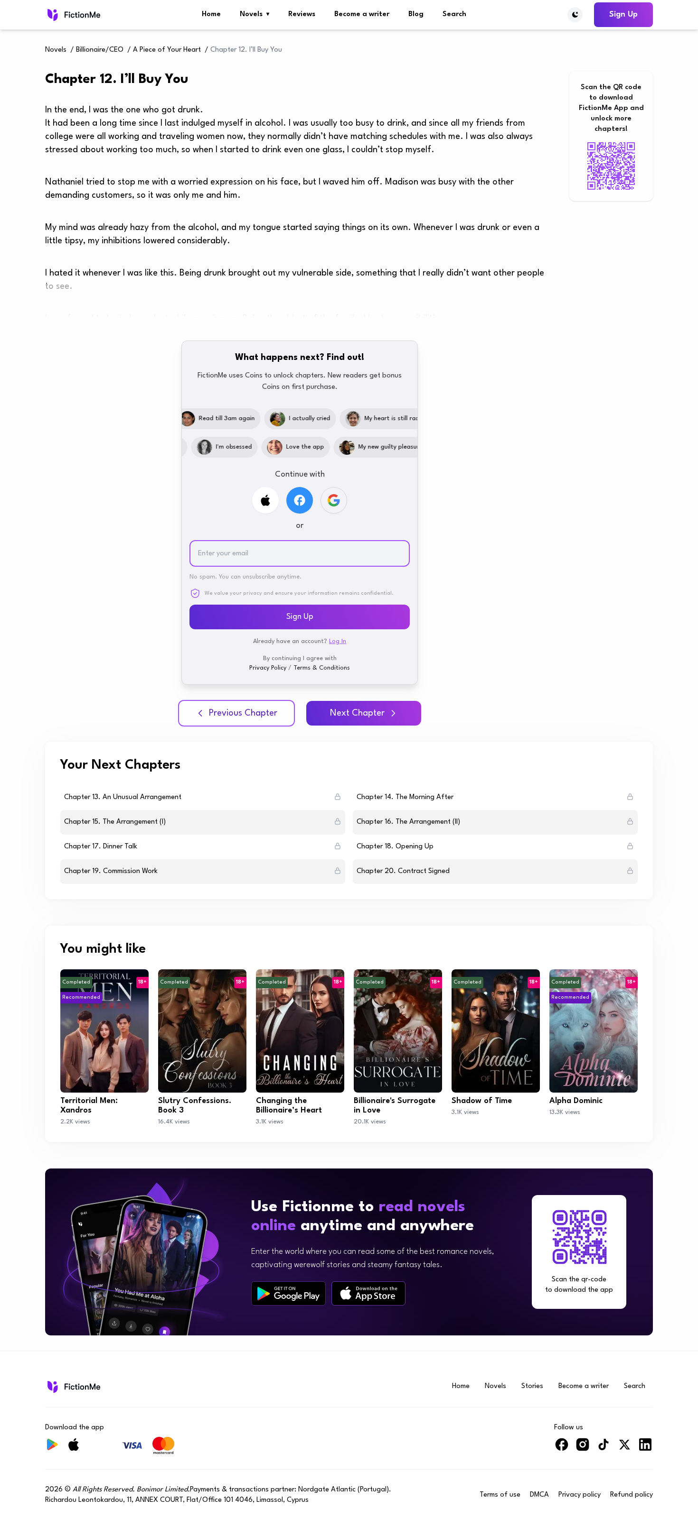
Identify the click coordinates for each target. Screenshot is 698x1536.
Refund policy (631, 1495)
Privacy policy (579, 1495)
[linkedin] (645, 1448)
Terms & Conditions (321, 668)
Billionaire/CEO (99, 50)
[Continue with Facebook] (299, 500)
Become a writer (361, 14)
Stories (532, 1386)
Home (211, 14)
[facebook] (561, 1448)
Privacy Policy (267, 668)
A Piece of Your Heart (167, 50)
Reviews (301, 14)
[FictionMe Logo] (73, 1386)
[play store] (288, 1293)
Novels (254, 14)
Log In (337, 641)
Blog (416, 14)
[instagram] (582, 1448)
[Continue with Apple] (265, 500)
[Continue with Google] (334, 500)
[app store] (368, 1293)
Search (454, 14)
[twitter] (624, 1448)
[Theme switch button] (575, 14)
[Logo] (73, 14)
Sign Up (623, 14)
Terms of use (500, 1495)
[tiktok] (603, 1448)
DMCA (539, 1495)
